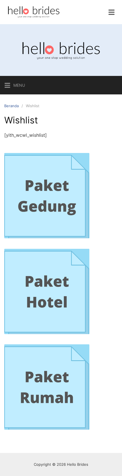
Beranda (11, 106)
